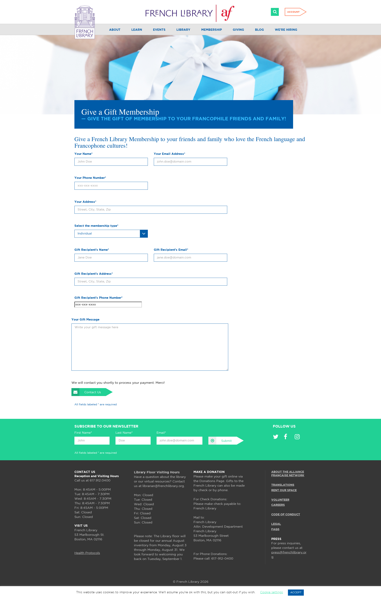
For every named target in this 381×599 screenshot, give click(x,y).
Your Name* (83, 154)
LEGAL (276, 524)
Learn (136, 30)
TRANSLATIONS (282, 485)
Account (293, 12)
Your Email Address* (169, 154)
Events (159, 30)
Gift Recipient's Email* (171, 250)
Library (183, 30)
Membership (211, 30)
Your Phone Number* (90, 178)
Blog (259, 30)
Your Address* (85, 202)
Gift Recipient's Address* (93, 274)
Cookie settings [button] (271, 592)
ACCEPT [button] (295, 592)
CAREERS (278, 505)
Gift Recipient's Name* (91, 250)
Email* (161, 433)
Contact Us (92, 392)
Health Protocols (87, 553)
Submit (226, 441)
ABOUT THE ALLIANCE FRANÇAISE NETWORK (287, 474)
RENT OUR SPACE (284, 490)
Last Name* (124, 433)
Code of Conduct (285, 514)
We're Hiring (286, 30)
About (114, 30)
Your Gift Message (85, 319)
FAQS (275, 529)
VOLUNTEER (280, 500)
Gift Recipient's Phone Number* (98, 298)
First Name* (83, 433)
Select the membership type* (96, 226)
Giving (238, 30)
